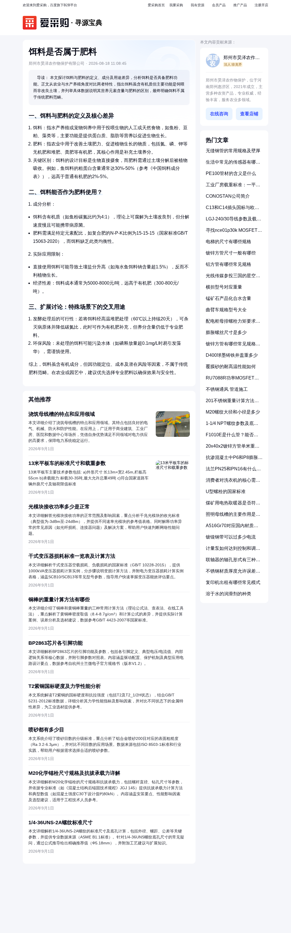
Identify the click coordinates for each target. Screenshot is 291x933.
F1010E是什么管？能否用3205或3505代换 (232, 437)
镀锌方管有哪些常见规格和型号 (233, 346)
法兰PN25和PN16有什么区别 (233, 471)
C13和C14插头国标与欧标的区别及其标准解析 (232, 209)
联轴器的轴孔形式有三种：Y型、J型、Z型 (233, 562)
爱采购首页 (156, 5)
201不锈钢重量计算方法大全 (232, 403)
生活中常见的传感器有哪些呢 (233, 164)
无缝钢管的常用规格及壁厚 (233, 150)
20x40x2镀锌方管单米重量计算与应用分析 (232, 448)
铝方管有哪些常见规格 (228, 264)
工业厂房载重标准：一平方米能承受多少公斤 (233, 187)
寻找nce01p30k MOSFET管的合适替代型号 (234, 232)
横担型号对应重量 (224, 287)
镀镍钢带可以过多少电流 (231, 537)
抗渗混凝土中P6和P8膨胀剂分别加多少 (234, 459)
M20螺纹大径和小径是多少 (233, 412)
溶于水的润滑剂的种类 (228, 593)
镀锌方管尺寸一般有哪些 (231, 253)
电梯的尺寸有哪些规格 (228, 241)
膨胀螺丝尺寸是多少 (226, 332)
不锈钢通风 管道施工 (227, 389)
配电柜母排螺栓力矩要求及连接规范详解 (233, 323)
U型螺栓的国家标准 (226, 491)
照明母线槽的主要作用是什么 (233, 516)
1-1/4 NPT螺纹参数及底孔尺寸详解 (232, 425)
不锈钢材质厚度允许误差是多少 (233, 573)
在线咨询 (219, 113)
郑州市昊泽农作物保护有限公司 (241, 58)
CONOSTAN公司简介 (228, 196)
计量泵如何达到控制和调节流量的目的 (233, 550)
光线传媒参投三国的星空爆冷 (233, 278)
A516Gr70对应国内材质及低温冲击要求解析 (232, 528)
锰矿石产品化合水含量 (228, 298)
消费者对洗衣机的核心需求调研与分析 (233, 482)
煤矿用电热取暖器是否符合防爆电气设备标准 (233, 505)
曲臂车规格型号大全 (226, 309)
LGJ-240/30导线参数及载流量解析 (233, 221)
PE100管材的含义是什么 (231, 173)
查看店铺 (249, 113)
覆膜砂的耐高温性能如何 (231, 366)
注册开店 (261, 5)
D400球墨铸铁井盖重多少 (232, 355)
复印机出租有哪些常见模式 (233, 582)
